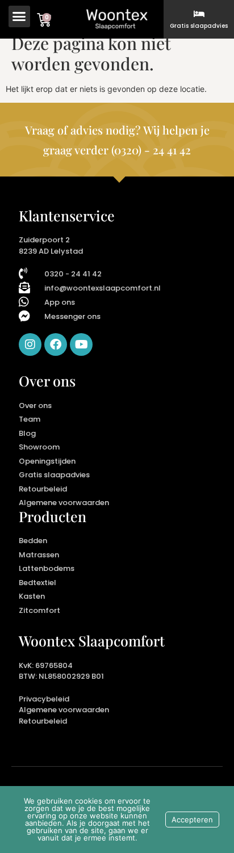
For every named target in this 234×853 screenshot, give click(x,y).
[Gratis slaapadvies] (199, 14)
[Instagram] (30, 344)
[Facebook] (55, 344)
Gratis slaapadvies (199, 26)
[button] (19, 16)
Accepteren (192, 819)
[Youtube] (81, 344)
